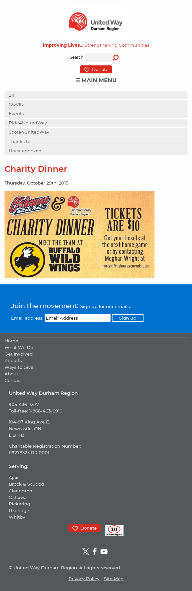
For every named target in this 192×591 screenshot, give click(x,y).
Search (77, 57)
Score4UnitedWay (29, 132)
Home (11, 341)
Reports (13, 360)
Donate (99, 69)
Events (16, 113)
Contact (13, 380)
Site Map (114, 578)
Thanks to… (21, 141)
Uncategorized (25, 150)
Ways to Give (19, 367)
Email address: (27, 318)
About (11, 374)
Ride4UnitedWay (28, 122)
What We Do (18, 347)
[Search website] (115, 57)
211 (11, 95)
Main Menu (99, 80)
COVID (16, 104)
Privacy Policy (84, 578)
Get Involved (18, 354)
